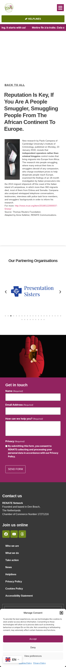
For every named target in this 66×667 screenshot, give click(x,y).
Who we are (12, 546)
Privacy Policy (39, 663)
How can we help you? (24, 418)
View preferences (33, 656)
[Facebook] (6, 534)
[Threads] (22, 534)
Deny (33, 647)
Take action (12, 560)
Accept (33, 639)
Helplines (10, 574)
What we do (12, 553)
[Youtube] (14, 534)
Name (14, 391)
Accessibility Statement (19, 595)
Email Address (19, 404)
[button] (61, 612)
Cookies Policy (25, 663)
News (8, 567)
